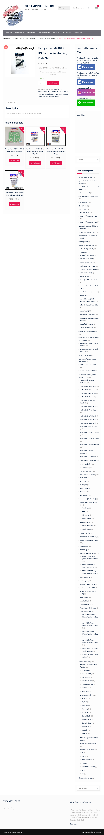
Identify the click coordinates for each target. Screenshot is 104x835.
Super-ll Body (86, 716)
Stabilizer (83, 492)
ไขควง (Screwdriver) (86, 327)
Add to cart (54, 83)
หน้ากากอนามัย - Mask (86, 471)
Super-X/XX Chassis (88, 767)
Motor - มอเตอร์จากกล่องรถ (88, 743)
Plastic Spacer (86, 529)
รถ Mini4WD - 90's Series (87, 390)
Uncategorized (83, 242)
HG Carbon (56, 89)
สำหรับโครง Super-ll (86, 259)
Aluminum (85, 508)
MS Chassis (85, 677)
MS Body (85, 712)
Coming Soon (84, 212)
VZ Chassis (85, 691)
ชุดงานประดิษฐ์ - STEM (86, 249)
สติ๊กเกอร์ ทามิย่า (84, 468)
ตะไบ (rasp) (84, 295)
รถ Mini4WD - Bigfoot (87, 397)
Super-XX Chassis (87, 684)
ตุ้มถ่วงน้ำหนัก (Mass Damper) (89, 540)
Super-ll (84, 763)
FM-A (84, 756)
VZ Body (84, 733)
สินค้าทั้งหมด (19, 33)
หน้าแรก (9, 33)
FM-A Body (85, 705)
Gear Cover (83, 478)
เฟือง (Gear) (84, 597)
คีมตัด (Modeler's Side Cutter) (89, 280)
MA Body (85, 709)
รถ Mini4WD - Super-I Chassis (89, 432)
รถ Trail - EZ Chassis (85, 356)
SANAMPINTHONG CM (39, 6)
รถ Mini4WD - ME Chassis (88, 419)
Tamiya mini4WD (43, 96)
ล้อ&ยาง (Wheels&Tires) (87, 553)
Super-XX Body (87, 723)
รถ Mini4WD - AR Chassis (88, 393)
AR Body (85, 698)
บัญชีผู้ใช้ (56, 33)
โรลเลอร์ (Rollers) (86, 611)
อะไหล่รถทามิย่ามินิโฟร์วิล (28, 38)
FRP (43, 94)
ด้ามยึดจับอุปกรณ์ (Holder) (88, 292)
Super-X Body (86, 719)
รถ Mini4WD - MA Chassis (88, 416)
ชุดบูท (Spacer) (85, 522)
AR (83, 752)
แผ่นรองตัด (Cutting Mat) (88, 314)
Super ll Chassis (87, 681)
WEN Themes (97, 832)
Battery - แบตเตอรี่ (84, 193)
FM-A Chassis (86, 674)
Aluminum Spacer (87, 525)
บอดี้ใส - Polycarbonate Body (88, 331)
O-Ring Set (83, 485)
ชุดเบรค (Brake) (85, 533)
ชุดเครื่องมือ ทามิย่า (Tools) (87, 266)
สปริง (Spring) (84, 581)
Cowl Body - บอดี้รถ (86, 695)
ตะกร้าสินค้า (67, 33)
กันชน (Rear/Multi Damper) (47, 38)
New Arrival (82, 209)
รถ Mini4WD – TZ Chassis (88, 456)
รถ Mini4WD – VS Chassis (88, 460)
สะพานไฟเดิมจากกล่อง (87, 749)
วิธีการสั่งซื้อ (31, 33)
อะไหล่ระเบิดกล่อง (84, 662)
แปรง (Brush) (84, 311)
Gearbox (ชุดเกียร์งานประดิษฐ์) (88, 196)
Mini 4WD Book (83, 206)
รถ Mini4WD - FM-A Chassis (89, 410)
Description (11, 103)
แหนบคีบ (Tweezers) (86, 324)
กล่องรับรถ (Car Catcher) (88, 499)
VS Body (84, 730)
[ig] (8, 808)
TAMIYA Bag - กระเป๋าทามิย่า (87, 232)
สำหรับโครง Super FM (87, 255)
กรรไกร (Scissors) (86, 273)
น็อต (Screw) (84, 546)
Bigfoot (84, 702)
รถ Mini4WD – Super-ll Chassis (89, 444)
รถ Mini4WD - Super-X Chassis (89, 438)
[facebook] (4, 808)
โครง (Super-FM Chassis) (88, 608)
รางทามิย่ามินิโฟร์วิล (85, 464)
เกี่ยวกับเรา (78, 33)
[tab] (11, 103)
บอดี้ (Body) (84, 550)
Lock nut (83, 481)
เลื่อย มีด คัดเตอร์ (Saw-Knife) (89, 305)
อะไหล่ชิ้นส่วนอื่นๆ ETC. (87, 588)
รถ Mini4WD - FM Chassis (88, 406)
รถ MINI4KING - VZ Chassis (89, 365)
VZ (83, 774)
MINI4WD (55, 94)
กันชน (51, 96)
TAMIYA (65, 94)
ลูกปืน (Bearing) (85, 577)
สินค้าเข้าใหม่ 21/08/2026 (88, 216)
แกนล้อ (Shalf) (84, 601)
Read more (15, 160)
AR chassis (85, 670)
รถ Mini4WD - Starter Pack (88, 426)
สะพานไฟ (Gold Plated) (87, 584)
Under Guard (84, 495)
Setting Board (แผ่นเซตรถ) (88, 269)
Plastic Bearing (85, 488)
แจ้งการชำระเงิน (44, 33)
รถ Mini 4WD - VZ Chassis (88, 386)
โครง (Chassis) (85, 604)
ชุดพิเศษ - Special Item (85, 263)
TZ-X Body (85, 726)
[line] (12, 808)
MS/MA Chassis (87, 759)
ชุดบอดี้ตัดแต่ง (83, 252)
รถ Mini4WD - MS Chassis (88, 423)
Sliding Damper (87, 518)
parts (60, 94)
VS (83, 770)
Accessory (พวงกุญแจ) (86, 177)
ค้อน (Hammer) (85, 276)
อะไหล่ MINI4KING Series (88, 371)
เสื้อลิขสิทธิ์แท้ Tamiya (85, 778)
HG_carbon (48, 94)
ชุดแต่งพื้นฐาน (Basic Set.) (88, 536)
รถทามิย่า (56, 96)
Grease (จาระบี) (83, 202)
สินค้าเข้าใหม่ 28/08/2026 (88, 222)
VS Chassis (85, 688)
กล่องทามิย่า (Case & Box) (86, 245)
